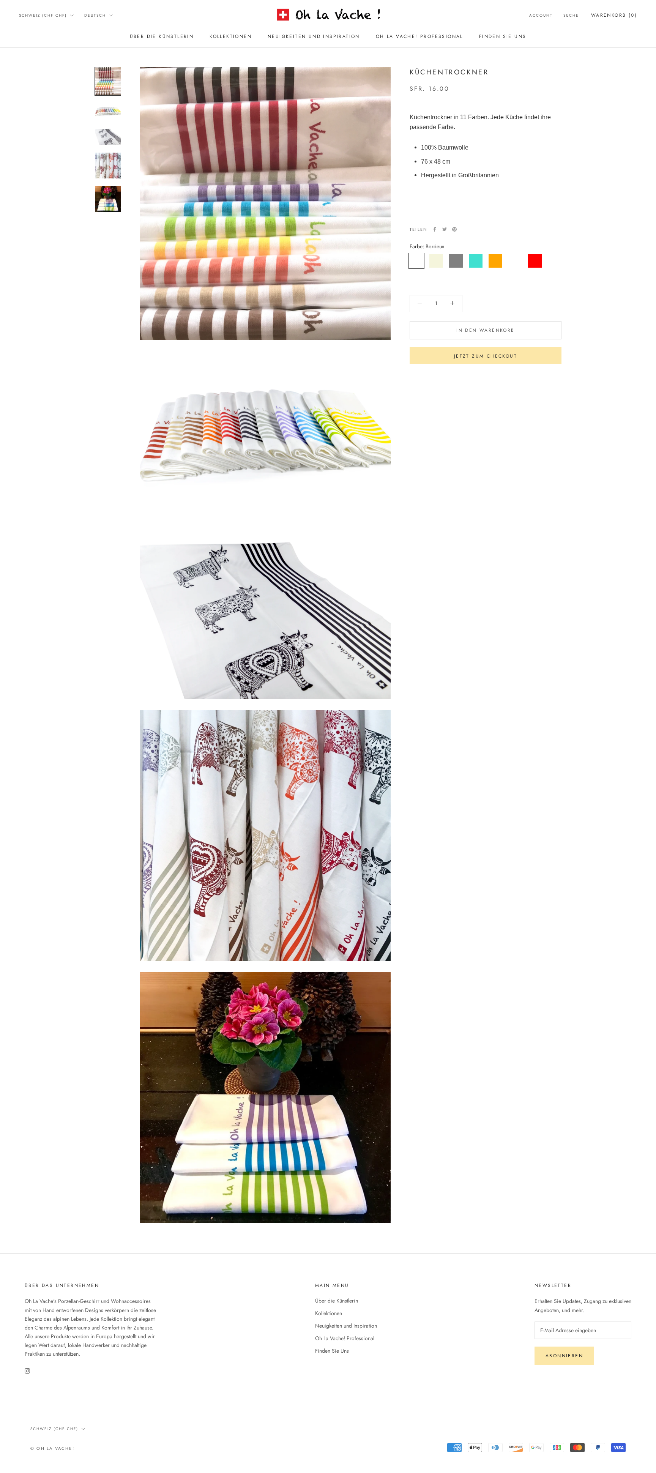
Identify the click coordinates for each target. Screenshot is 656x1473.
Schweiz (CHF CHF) (43, 15)
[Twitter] (444, 229)
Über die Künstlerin (162, 36)
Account (541, 15)
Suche (571, 15)
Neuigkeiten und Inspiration (314, 36)
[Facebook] (434, 229)
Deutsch (95, 15)
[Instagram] (27, 1370)
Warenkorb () (614, 15)
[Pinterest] (454, 229)
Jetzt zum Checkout (485, 355)
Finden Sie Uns (503, 36)
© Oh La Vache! (52, 1448)
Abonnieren (564, 1355)
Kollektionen (231, 36)
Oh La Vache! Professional (419, 36)
